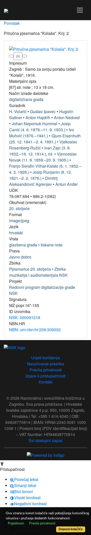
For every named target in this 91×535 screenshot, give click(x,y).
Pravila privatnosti (46, 370)
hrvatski (16, 233)
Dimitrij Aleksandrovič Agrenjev (33, 181)
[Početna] (6, 10)
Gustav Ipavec (43, 111)
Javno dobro (20, 257)
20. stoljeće (19, 208)
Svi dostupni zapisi (45, 440)
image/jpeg (19, 220)
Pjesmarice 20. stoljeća (30, 269)
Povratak (12, 23)
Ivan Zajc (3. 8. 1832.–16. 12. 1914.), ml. (40, 151)
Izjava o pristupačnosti (45, 376)
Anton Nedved (67, 117)
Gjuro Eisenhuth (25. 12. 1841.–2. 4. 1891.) (45, 139)
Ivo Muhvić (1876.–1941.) (41, 133)
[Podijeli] (24, 56)
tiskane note (51, 245)
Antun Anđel (66, 184)
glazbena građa (23, 245)
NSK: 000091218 (24, 317)
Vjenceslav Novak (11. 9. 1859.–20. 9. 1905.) (43, 157)
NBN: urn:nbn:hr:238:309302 (35, 330)
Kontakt (45, 382)
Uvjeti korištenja (45, 358)
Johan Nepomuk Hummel (34, 123)
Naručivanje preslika (45, 364)
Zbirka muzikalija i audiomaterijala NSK (38, 272)
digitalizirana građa (26, 99)
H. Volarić (18, 111)
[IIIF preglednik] (11, 56)
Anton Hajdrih (38, 117)
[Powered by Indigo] (45, 455)
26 (18, 56)
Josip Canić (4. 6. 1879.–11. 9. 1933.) (40, 127)
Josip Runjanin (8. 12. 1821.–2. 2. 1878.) (40, 175)
